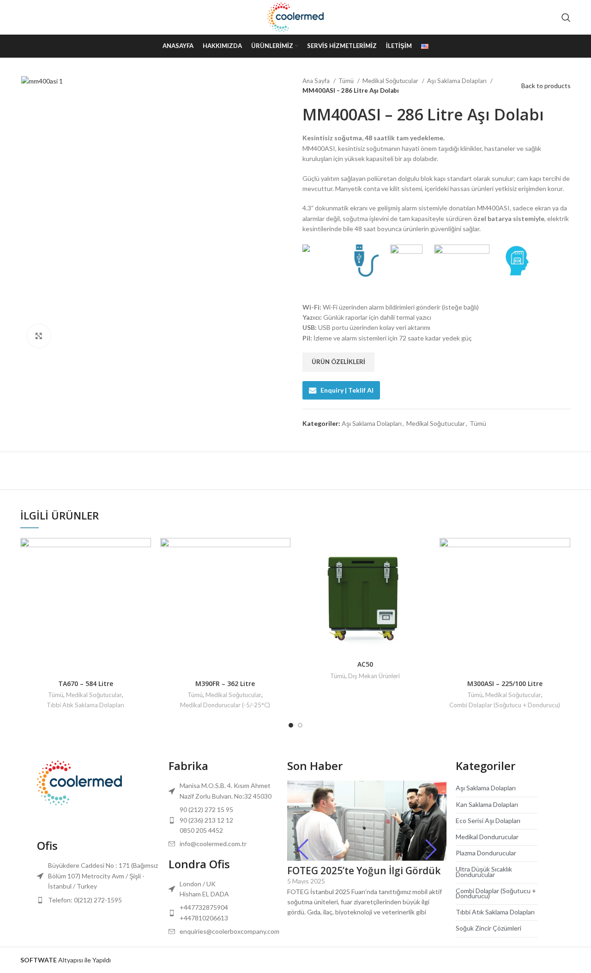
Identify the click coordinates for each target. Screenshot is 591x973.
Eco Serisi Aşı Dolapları (488, 820)
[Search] (566, 17)
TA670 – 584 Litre (85, 683)
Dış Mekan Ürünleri (374, 676)
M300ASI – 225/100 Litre (505, 683)
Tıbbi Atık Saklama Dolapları (85, 705)
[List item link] (98, 900)
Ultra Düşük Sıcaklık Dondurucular (484, 871)
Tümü (346, 80)
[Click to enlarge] (38, 335)
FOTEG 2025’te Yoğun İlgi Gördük (363, 871)
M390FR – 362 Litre (225, 683)
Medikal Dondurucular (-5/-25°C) (225, 705)
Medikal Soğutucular (391, 80)
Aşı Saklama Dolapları (457, 80)
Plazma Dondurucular (486, 852)
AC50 (365, 664)
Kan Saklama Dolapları (487, 804)
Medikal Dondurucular (487, 836)
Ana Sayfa (316, 80)
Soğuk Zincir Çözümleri (488, 928)
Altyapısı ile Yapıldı (65, 960)
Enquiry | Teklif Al (347, 390)
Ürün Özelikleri (338, 361)
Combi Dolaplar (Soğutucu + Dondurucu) (504, 705)
